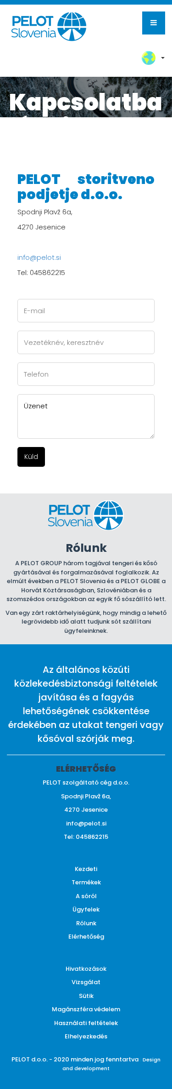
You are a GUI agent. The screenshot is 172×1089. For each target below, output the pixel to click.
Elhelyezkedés (86, 1036)
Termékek (86, 882)
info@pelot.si (39, 257)
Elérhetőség (86, 936)
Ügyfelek (86, 909)
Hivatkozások (86, 968)
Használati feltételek (86, 1023)
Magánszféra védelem (86, 1009)
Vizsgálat (86, 982)
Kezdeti (86, 869)
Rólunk (86, 923)
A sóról (86, 896)
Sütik (86, 996)
